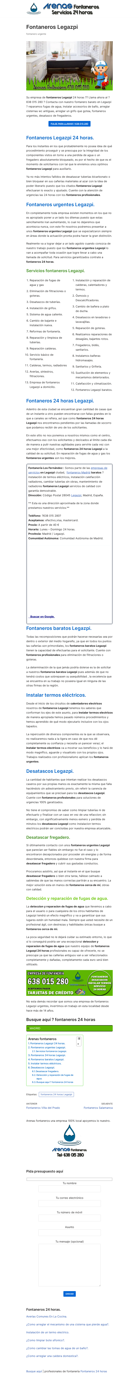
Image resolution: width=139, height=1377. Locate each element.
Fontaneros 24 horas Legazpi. (48, 1055)
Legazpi (76, 495)
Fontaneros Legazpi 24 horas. (47, 1043)
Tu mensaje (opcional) (69, 1241)
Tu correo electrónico (69, 1197)
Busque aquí (34, 1371)
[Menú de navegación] (109, 3)
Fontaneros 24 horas (94, 1371)
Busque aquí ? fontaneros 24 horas (54, 1082)
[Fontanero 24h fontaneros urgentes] (63, 8)
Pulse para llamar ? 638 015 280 (69, 123)
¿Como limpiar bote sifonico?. (45, 1340)
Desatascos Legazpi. (43, 1067)
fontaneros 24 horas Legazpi (56, 1094)
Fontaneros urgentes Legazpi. (48, 1047)
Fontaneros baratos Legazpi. (47, 1059)
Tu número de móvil (69, 1212)
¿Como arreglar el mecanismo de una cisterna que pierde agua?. (67, 1324)
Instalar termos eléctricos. (46, 1063)
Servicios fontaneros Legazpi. (51, 1051)
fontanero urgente (36, 34)
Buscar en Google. (41, 616)
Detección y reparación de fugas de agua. (54, 1077)
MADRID (35, 1028)
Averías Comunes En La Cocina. (46, 1316)
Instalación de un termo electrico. (47, 1332)
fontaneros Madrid (78, 472)
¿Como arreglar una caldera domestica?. (52, 1356)
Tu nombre (69, 1183)
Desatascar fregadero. (47, 1071)
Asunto (69, 1227)
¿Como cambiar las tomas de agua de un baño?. (57, 1348)
